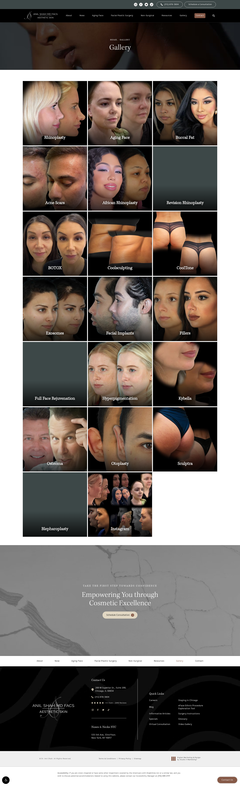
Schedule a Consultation (200, 4)
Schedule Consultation (118, 615)
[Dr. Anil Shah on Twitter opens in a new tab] (146, 4)
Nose (82, 16)
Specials (153, 719)
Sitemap (137, 759)
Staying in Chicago (188, 700)
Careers (153, 700)
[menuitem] (135, 4)
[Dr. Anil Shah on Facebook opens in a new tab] (141, 4)
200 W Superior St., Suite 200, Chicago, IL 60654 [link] (110, 689)
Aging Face (97, 16)
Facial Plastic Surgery (122, 16)
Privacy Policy (125, 759)
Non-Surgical (147, 16)
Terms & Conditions (107, 759)
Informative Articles (159, 714)
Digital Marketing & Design (189, 759)
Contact (200, 16)
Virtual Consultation (159, 724)
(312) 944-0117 (164, 776)
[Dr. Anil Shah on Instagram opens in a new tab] (135, 4)
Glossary (182, 719)
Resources (167, 16)
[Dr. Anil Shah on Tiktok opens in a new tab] (151, 4)
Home (113, 40)
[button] (6, 780)
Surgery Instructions (189, 714)
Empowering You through (120, 595)
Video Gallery (185, 724)
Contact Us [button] (227, 780)
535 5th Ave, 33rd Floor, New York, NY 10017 (103, 736)
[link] (170, 4)
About (69, 16)
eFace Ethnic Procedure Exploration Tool (190, 707)
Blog (151, 707)
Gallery (183, 16)
